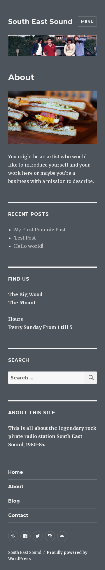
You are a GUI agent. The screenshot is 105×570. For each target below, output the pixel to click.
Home (15, 472)
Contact (18, 515)
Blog (14, 501)
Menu (87, 21)
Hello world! (28, 246)
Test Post (25, 238)
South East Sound (40, 22)
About (15, 486)
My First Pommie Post (40, 230)
